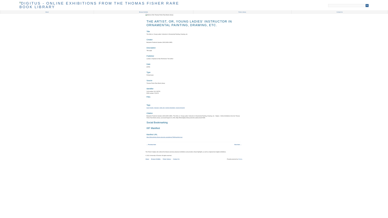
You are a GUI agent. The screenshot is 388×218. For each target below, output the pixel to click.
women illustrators (170, 107)
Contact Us (340, 12)
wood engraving (180, 107)
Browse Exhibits (143, 12)
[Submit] (367, 5)
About (47, 12)
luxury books (150, 107)
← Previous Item (151, 144)
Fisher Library (242, 12)
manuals (156, 107)
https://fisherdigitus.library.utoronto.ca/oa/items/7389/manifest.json (164, 137)
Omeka (240, 159)
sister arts (162, 107)
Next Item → (237, 144)
